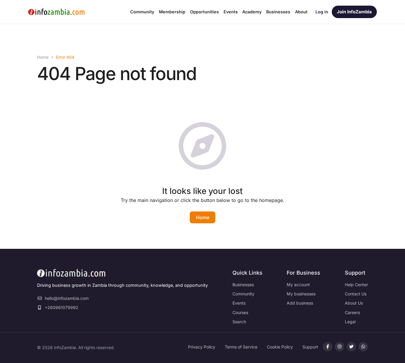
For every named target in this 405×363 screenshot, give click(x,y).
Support (310, 346)
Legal (350, 321)
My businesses (301, 293)
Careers (352, 312)
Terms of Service (241, 346)
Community (243, 293)
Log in (321, 11)
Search (239, 321)
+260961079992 (61, 307)
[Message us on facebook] (339, 346)
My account (298, 284)
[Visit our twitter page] (351, 346)
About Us (354, 302)
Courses (240, 312)
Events (238, 302)
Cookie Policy (280, 346)
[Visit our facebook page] (327, 346)
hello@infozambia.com (67, 298)
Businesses (243, 284)
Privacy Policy (201, 346)
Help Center (356, 284)
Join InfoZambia (354, 12)
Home (42, 57)
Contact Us (355, 293)
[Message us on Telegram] (363, 346)
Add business (300, 302)
